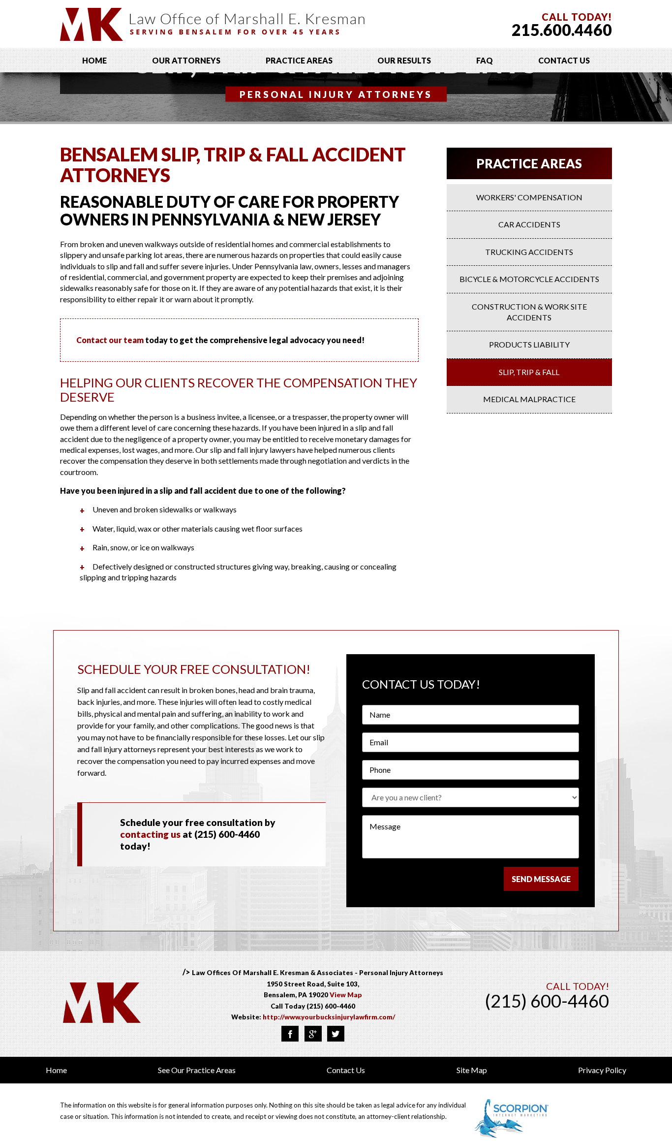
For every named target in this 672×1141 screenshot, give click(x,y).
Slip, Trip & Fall (529, 372)
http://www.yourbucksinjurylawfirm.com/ (329, 1017)
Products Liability (529, 344)
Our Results (404, 60)
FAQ (484, 60)
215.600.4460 (562, 29)
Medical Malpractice (529, 399)
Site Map (472, 1070)
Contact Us (564, 60)
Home (94, 60)
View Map (346, 995)
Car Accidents (529, 224)
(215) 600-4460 (330, 1006)
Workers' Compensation (529, 197)
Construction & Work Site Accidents (529, 312)
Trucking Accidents (529, 251)
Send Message (541, 879)
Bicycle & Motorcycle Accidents (529, 279)
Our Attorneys (186, 60)
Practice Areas (299, 60)
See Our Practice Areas (197, 1070)
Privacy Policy (602, 1070)
